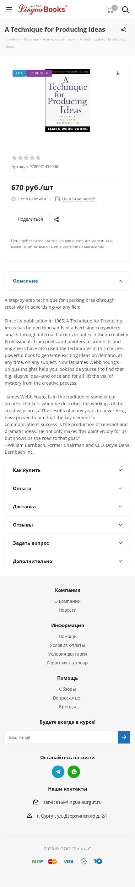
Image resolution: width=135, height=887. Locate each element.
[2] (21, 157)
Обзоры (67, 689)
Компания (67, 590)
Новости (68, 610)
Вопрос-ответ (67, 698)
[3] (27, 157)
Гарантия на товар (67, 663)
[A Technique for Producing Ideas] (68, 100)
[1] (15, 157)
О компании (67, 601)
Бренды (67, 707)
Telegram (58, 771)
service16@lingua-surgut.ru (72, 802)
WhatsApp (74, 771)
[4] (32, 157)
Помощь (68, 636)
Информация (67, 625)
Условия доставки (67, 654)
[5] (38, 157)
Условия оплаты (67, 645)
